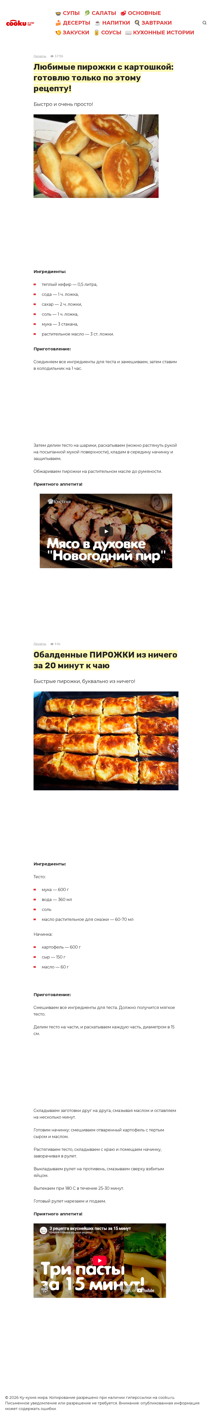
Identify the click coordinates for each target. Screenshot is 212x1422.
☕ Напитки (112, 23)
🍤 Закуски (72, 32)
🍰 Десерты (72, 23)
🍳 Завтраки (153, 23)
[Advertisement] (106, 233)
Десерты (40, 56)
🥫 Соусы (107, 32)
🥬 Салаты (100, 13)
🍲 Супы (67, 13)
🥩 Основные (140, 13)
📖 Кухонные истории (159, 32)
